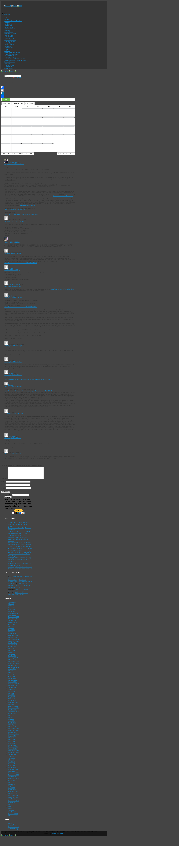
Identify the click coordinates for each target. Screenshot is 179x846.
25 (63, 135)
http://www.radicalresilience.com (63, 196)
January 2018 (12, 793)
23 (42, 135)
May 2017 (11, 808)
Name (3, 481)
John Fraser (12, 436)
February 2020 (13, 747)
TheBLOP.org (8, 27)
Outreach (7, 30)
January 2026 (12, 615)
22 (31, 135)
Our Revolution (9, 65)
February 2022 (13, 702)
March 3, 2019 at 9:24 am (12, 242)
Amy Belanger (12, 162)
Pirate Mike (7, 46)
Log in (10, 823)
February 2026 (13, 613)
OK (8, 497)
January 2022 (12, 704)
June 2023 (11, 672)
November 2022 (13, 685)
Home (6, 17)
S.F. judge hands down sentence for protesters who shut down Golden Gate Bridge (19, 554)
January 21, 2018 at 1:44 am (13, 297)
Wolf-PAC (7, 63)
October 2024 (12, 643)
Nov (26, 103)
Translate (18, 77)
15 (31, 126)
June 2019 (11, 762)
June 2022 (11, 695)
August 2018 (12, 780)
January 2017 (12, 816)
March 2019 (12, 767)
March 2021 (12, 723)
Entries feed (12, 825)
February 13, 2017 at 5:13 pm (13, 362)
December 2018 (13, 773)
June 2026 (11, 606)
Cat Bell (10, 268)
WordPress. (61, 833)
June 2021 (11, 717)
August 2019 (12, 758)
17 (53, 126)
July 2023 (11, 671)
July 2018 (11, 782)
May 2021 (11, 719)
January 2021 (12, 726)
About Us (7, 19)
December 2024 (13, 639)
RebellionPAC (8, 66)
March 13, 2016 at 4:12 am (12, 454)
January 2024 (12, 659)
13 (10, 126)
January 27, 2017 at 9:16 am (13, 375)
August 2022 (12, 691)
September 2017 (13, 801)
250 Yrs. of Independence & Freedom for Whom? (20, 581)
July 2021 (11, 715)
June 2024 (11, 650)
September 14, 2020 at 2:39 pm (14, 164)
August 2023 (12, 669)
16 (42, 126)
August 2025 (12, 624)
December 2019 (13, 751)
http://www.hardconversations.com (15, 210)
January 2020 (12, 749)
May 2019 (11, 764)
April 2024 (11, 654)
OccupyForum (8, 43)
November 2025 (13, 619)
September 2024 (13, 645)
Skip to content (5, 15)
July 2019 (11, 760)
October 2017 (12, 799)
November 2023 (13, 663)
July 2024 (11, 648)
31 (53, 143)
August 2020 (12, 736)
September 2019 (13, 756)
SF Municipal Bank (10, 55)
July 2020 (11, 738)
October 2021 (12, 710)
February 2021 (13, 725)
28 (21, 143)
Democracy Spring (10, 57)
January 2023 (12, 682)
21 (21, 135)
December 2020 (13, 728)
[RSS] (19, 6)
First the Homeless (10, 40)
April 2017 (11, 810)
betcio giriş (11, 583)
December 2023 (13, 661)
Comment (4, 478)
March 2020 (12, 745)
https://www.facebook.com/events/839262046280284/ (20, 263)
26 (74, 135)
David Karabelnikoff (14, 284)
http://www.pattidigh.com (27, 205)
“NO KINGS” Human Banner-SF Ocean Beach (18, 590)
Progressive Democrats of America (15, 60)
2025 (31, 103)
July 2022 (11, 693)
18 (63, 126)
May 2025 (11, 630)
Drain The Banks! (9, 41)
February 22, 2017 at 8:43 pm (13, 346)
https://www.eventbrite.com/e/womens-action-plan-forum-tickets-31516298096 (28, 379)
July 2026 (11, 604)
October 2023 (12, 665)
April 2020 (11, 743)
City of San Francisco (11, 54)
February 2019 (13, 769)
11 (63, 117)
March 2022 (12, 700)
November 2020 (13, 730)
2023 (4, 103)
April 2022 (11, 699)
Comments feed (13, 827)
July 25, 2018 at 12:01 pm (12, 270)
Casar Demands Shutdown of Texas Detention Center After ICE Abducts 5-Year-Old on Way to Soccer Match (19, 544)
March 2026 (12, 611)
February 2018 (13, 791)
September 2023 (13, 667)
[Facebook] (7, 6)
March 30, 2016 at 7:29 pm (12, 438)
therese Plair (12, 580)
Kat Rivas (11, 296)
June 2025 (11, 628)
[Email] (38, 90)
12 (74, 117)
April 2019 (11, 765)
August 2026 (12, 602)
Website (3, 488)
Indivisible (7, 22)
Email (3, 485)
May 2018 (11, 786)
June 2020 (11, 739)
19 (74, 126)
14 (21, 126)
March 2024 (12, 656)
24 (53, 135)
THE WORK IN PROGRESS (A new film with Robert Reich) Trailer (19, 532)
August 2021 (12, 713)
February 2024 (13, 658)
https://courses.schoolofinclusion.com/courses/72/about (21, 214)
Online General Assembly (12, 52)
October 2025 (12, 620)
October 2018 (12, 777)
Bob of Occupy (9, 44)
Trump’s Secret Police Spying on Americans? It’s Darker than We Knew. (18, 524)
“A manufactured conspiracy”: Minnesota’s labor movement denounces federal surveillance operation (18, 538)
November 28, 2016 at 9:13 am (13, 414)
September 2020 (13, 734)
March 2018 (12, 790)
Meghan (10, 373)
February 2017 (13, 814)
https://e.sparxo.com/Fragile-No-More (62, 289)
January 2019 (12, 771)
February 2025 (13, 635)
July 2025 (11, 626)
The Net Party (8, 35)
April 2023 (11, 676)
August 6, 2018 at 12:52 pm (12, 253)
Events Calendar (9, 29)
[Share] (38, 96)
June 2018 (11, 784)
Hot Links (7, 51)
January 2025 (12, 637)
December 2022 (13, 684)
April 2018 (11, 788)
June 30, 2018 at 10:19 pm (12, 286)
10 (53, 117)
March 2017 (12, 812)
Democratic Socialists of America (14, 59)
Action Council (8, 32)
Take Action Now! (9, 62)
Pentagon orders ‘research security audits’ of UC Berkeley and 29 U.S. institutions (19, 559)
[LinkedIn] (38, 93)
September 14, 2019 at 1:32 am (14, 221)
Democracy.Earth (9, 38)
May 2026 (11, 607)
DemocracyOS (9, 36)
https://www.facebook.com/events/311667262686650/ (20, 307)
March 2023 (12, 678)
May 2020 (11, 741)
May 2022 (11, 697)
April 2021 (11, 721)
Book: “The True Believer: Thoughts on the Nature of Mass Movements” (19, 585)
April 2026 (11, 609)
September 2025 (13, 622)
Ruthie (6, 49)
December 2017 (13, 795)
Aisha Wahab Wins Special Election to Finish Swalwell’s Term (20, 549)
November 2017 (13, 797)
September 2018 (13, 778)
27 (10, 143)
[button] (66, 154)
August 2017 (12, 803)
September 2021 (13, 712)
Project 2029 (8, 25)
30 (42, 143)
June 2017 (11, 806)
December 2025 (13, 617)
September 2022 (13, 689)
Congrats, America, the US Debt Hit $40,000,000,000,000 (19, 564)
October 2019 (12, 754)
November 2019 (13, 752)
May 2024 (11, 652)
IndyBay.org (8, 24)
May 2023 (11, 674)
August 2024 (12, 646)
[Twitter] (14, 6)
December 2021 (13, 706)
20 (10, 135)
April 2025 (11, 632)
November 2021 (13, 708)
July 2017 (11, 804)
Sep (9, 103)
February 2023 (13, 680)
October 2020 (12, 732)
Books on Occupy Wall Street (13, 21)
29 (31, 143)
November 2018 (13, 775)
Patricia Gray (8, 47)
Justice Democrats (10, 68)
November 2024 (13, 641)
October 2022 (12, 687)
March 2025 (12, 633)
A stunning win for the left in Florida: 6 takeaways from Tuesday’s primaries (20, 568)
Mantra (53, 833)
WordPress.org (13, 829)
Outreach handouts (10, 33)
